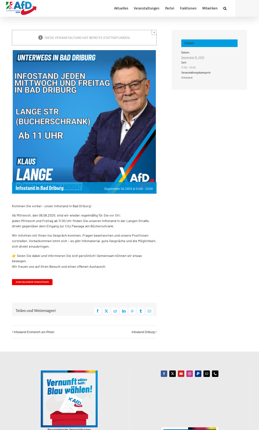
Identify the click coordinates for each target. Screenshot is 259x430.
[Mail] (206, 373)
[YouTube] (181, 373)
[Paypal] (198, 373)
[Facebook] (164, 373)
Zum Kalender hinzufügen (32, 282)
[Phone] (215, 373)
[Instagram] (189, 373)
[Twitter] (172, 373)
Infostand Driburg (143, 332)
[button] (225, 8)
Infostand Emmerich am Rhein (34, 332)
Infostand (186, 77)
